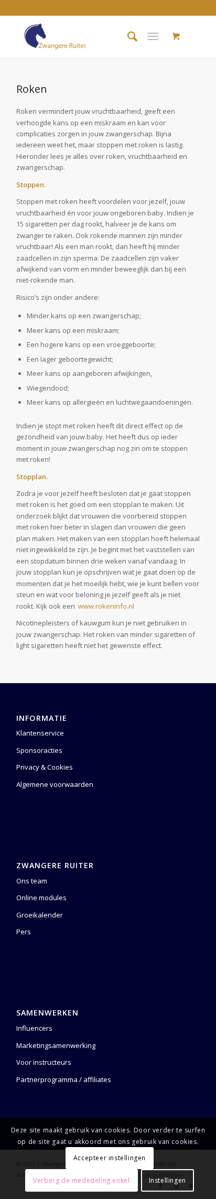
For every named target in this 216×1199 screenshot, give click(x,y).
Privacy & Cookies (44, 767)
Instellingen (167, 1180)
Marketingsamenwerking (55, 1045)
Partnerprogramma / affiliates (63, 1079)
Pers (23, 931)
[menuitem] (127, 36)
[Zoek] (127, 36)
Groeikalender (39, 915)
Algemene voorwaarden (54, 784)
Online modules (41, 897)
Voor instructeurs (43, 1062)
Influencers (34, 1028)
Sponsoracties (39, 750)
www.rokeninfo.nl (106, 606)
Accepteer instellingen (109, 1157)
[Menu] (152, 36)
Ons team (31, 880)
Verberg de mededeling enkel (81, 1180)
